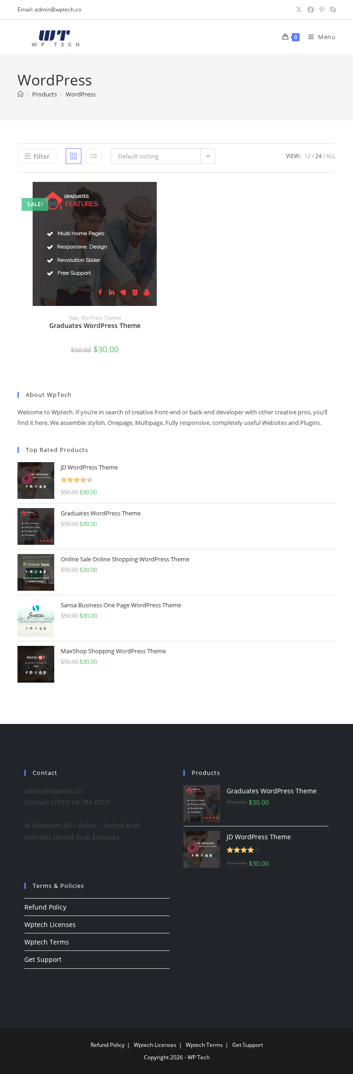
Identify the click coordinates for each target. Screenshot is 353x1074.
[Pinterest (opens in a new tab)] (322, 9)
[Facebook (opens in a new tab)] (311, 9)
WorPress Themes (101, 318)
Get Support (43, 959)
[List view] (94, 156)
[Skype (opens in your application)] (331, 9)
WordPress (81, 94)
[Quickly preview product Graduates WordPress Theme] (169, 198)
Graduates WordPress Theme (95, 325)
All (331, 156)
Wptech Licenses (50, 924)
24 (318, 156)
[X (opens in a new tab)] (299, 9)
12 (307, 156)
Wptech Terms (46, 942)
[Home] (20, 94)
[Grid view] (73, 156)
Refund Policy (45, 907)
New (73, 318)
